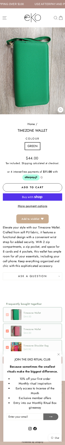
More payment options (32, 206)
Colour (32, 139)
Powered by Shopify (32, 441)
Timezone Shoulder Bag (36, 345)
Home (31, 124)
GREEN (33, 146)
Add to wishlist (30, 219)
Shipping (27, 163)
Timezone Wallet (32, 312)
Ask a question (32, 276)
